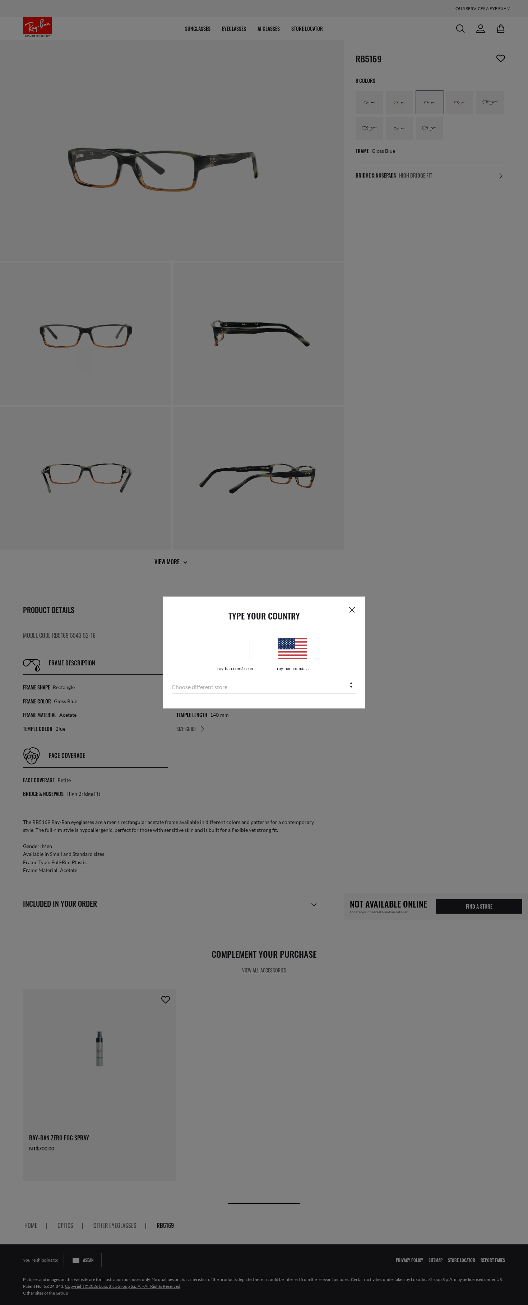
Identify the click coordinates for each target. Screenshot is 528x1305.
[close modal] (352, 609)
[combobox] (264, 685)
